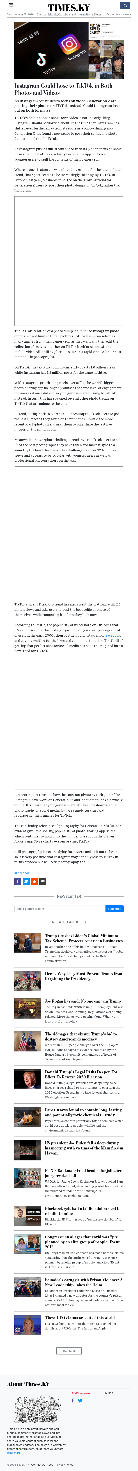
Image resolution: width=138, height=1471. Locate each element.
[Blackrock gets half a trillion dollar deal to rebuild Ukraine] (27, 1215)
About (50, 1464)
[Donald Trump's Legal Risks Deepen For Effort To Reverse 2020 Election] (27, 1079)
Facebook (112, 635)
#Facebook (22, 873)
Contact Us (38, 1464)
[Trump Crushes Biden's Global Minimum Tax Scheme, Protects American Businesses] (27, 943)
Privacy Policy (64, 1464)
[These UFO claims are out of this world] (27, 1325)
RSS (110, 1393)
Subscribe (114, 908)
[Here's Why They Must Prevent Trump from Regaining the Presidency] (27, 981)
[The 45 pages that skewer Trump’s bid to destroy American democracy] (27, 1041)
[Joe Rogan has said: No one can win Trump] (27, 1008)
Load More (69, 1350)
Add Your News (81, 1393)
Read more (14, 1452)
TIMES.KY (69, 7)
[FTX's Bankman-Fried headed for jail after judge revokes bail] (27, 1177)
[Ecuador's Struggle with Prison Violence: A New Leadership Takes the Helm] (27, 1287)
